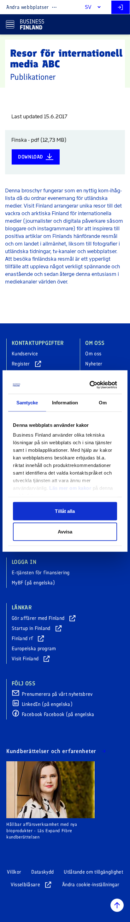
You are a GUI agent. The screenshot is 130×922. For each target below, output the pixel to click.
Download (30, 157)
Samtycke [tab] (27, 402)
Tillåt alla (65, 511)
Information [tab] (65, 402)
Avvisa (65, 531)
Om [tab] (103, 402)
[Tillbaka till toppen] (117, 905)
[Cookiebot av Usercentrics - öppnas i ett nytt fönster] (90, 385)
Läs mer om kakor (70, 488)
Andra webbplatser (27, 7)
